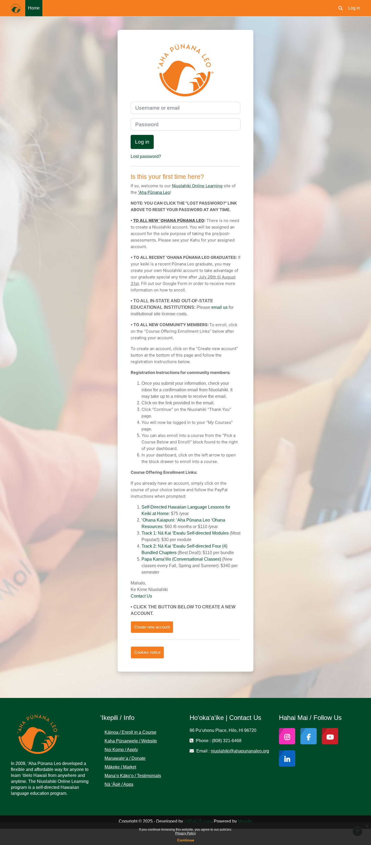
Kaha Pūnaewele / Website (131, 741)
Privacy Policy (185, 833)
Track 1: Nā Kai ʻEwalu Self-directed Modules (185, 533)
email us (219, 307)
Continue (185, 840)
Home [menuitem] (34, 8)
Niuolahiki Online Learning (197, 185)
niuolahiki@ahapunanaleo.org (240, 751)
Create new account (152, 627)
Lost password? (146, 156)
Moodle (245, 821)
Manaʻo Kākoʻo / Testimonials (133, 775)
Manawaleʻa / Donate (125, 758)
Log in (354, 8)
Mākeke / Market (120, 767)
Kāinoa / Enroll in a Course (130, 732)
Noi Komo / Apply (121, 749)
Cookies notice (147, 652)
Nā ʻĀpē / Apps (119, 784)
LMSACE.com (198, 821)
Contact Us (141, 596)
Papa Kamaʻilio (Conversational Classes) (181, 559)
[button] (341, 8)
